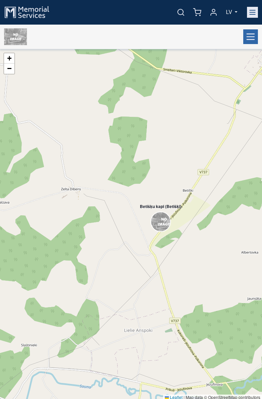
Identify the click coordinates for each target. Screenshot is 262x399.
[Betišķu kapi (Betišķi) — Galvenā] (17, 36)
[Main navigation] (252, 12)
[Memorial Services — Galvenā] (27, 11)
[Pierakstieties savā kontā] (213, 12)
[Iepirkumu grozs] (197, 12)
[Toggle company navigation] (250, 36)
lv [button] (229, 12)
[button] (157, 214)
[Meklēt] (181, 12)
